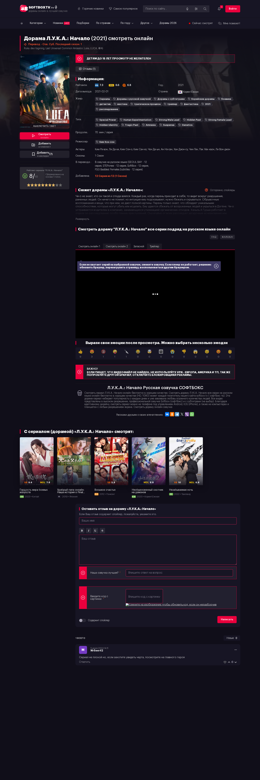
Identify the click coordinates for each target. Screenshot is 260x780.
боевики (226, 99)
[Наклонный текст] (88, 530)
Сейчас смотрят (202, 23)
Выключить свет (44, 126)
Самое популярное (125, 8)
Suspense (168, 125)
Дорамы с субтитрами (171, 99)
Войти (233, 9)
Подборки (83, 23)
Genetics (187, 125)
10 (60, 185)
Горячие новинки (93, 8)
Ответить (84, 662)
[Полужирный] (81, 530)
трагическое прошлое (147, 104)
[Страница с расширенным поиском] (205, 8)
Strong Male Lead (169, 120)
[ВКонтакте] (167, 414)
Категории (36, 23)
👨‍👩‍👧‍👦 (161, 354)
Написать (227, 619)
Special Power (107, 120)
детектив (105, 104)
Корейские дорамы (203, 99)
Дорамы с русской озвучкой (134, 99)
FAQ (214, 237)
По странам (103, 23)
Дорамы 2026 (168, 23)
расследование (108, 109)
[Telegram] (177, 414)
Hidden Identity (108, 125)
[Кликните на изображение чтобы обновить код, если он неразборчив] (171, 604)
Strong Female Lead (220, 120)
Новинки (61, 23)
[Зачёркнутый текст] (102, 530)
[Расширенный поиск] (196, 8)
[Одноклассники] (172, 414)
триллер (172, 104)
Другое (145, 23)
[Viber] (187, 414)
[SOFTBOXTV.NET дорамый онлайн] (21, 23)
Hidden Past (194, 120)
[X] (182, 414)
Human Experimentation (137, 120)
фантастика (191, 104)
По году (126, 23)
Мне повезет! (231, 23)
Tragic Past (131, 125)
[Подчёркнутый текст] (95, 530)
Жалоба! (227, 237)
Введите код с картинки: (99, 597)
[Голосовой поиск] (187, 8)
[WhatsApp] (192, 414)
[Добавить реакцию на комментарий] (225, 662)
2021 (207, 104)
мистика (122, 104)
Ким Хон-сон (106, 142)
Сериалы (104, 99)
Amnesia (151, 125)
